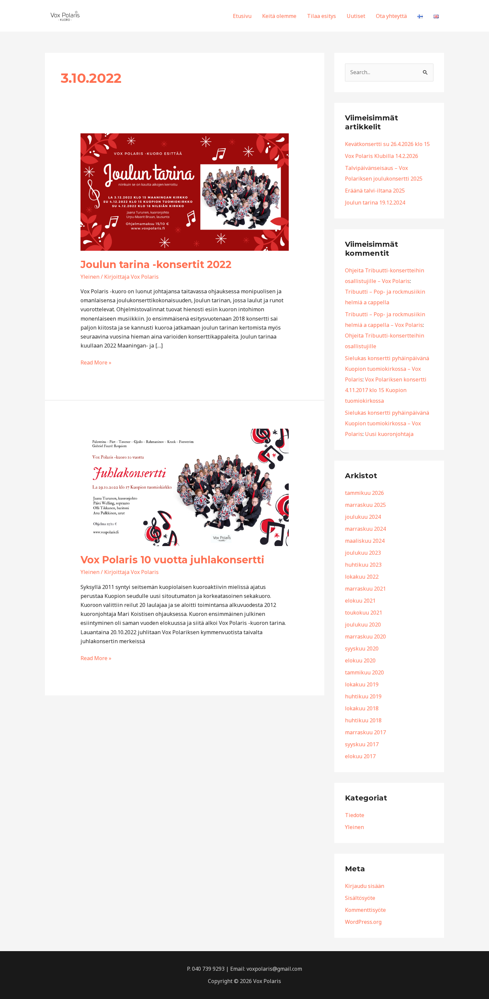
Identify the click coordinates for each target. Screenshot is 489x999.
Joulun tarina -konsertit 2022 (156, 264)
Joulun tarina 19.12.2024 (375, 202)
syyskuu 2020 (362, 648)
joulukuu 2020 (363, 624)
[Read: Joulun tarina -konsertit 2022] (185, 191)
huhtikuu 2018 (363, 720)
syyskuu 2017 (362, 744)
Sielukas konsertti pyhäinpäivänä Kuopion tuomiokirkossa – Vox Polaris (387, 369)
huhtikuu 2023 (363, 564)
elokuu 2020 (360, 660)
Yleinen (90, 276)
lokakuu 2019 (362, 684)
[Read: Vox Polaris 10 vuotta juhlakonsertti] (185, 487)
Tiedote (354, 815)
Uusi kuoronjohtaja (389, 434)
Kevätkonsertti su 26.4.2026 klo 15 (387, 144)
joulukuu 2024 (363, 516)
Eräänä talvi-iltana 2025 (375, 190)
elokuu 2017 (360, 756)
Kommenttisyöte (365, 910)
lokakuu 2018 (362, 708)
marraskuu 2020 (365, 636)
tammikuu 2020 (364, 672)
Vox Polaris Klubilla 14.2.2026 (381, 156)
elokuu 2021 (360, 600)
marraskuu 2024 (365, 528)
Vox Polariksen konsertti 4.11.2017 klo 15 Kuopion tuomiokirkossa (385, 390)
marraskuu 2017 (365, 732)
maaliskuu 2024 (365, 540)
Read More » (96, 362)
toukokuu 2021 (363, 612)
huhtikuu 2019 (363, 696)
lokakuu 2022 (362, 576)
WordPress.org (363, 922)
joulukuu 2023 (363, 552)
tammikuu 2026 (364, 493)
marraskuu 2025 (365, 504)
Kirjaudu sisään (364, 886)
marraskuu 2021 (365, 588)
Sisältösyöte (360, 898)
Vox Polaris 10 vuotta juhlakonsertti (172, 560)
